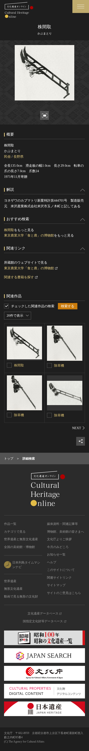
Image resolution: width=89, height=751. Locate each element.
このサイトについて (61, 570)
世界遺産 (10, 581)
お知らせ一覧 (56, 554)
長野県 (18, 156)
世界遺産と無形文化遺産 (21, 539)
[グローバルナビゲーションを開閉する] (80, 6)
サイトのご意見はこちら (64, 593)
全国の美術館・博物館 (19, 547)
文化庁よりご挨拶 (59, 539)
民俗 (7, 156)
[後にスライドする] (78, 428)
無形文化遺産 (13, 588)
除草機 (59, 365)
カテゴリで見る (15, 531)
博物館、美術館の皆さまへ (65, 531)
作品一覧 (10, 524)
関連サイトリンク (59, 577)
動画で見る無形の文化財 (21, 596)
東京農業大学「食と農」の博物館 (29, 235)
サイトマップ (56, 585)
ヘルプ (51, 562)
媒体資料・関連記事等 (62, 524)
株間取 (9, 230)
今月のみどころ (58, 547)
